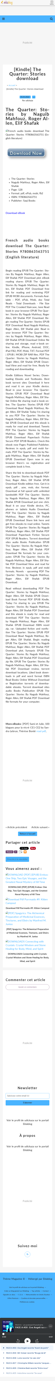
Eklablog (47, 1279)
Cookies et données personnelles (33, 1298)
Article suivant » (40, 827)
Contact (46, 1291)
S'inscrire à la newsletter (17, 859)
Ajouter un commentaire (27, 987)
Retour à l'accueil (27, 834)
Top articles (36, 1291)
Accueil (12, 85)
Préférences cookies (27, 1302)
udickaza (29, 1120)
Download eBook (15, 213)
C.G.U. (20, 1294)
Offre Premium (12, 1298)
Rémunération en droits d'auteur (38, 1294)
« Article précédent (16, 827)
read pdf (41, 731)
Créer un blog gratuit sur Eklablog (16, 1291)
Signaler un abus (9, 1294)
